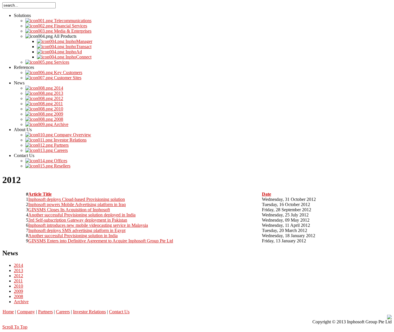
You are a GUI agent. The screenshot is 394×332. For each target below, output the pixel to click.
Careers (63, 311)
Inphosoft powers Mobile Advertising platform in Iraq (77, 204)
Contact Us (119, 311)
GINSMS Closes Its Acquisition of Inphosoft (69, 209)
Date (266, 194)
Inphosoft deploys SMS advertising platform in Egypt (76, 230)
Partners (45, 311)
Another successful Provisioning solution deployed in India (82, 214)
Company (26, 311)
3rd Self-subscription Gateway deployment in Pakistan (77, 220)
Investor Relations (89, 311)
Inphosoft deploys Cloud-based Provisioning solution (76, 199)
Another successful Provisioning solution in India (73, 235)
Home (8, 311)
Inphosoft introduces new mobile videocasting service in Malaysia (88, 225)
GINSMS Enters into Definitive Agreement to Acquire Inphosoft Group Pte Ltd (100, 240)
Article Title (40, 194)
